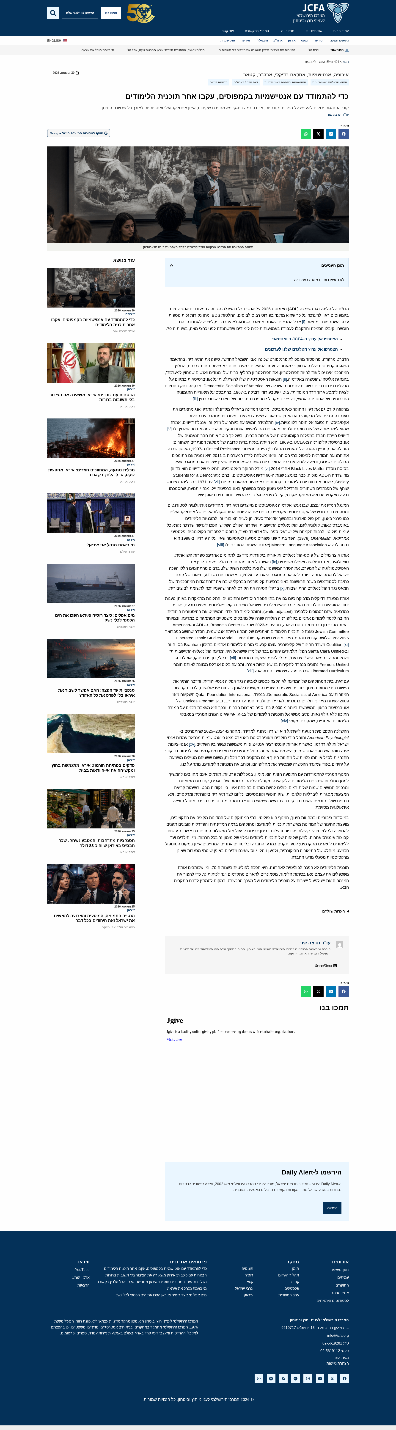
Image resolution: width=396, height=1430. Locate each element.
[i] (303, 322)
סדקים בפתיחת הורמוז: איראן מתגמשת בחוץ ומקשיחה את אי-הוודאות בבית (93, 768)
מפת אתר (341, 1358)
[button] (343, 134)
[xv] (192, 744)
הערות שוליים (333, 911)
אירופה (341, 74)
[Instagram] (307, 1378)
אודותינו (316, 31)
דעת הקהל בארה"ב (246, 82)
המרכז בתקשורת (257, 31)
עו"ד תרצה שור (338, 114)
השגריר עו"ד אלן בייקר (118, 927)
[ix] (274, 562)
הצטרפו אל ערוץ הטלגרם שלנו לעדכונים (301, 349)
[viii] (220, 545)
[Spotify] (271, 1378)
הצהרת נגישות (338, 1363)
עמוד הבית (341, 31)
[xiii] (250, 671)
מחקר (290, 31)
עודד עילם (127, 551)
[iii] (195, 399)
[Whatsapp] (259, 1378)
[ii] (285, 379)
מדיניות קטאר (219, 82)
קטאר (249, 74)
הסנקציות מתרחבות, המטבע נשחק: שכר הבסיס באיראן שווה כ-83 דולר (97, 843)
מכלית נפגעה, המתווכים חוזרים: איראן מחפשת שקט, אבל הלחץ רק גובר (91, 472)
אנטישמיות (319, 74)
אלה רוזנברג (126, 627)
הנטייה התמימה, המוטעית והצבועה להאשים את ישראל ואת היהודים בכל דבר (94, 918)
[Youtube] (320, 1378)
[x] (282, 588)
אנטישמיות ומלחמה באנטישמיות (285, 82)
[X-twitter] (332, 1378)
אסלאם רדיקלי (290, 74)
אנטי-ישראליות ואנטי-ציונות (329, 82)
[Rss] (283, 1378)
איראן (131, 389)
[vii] (217, 482)
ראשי (346, 61)
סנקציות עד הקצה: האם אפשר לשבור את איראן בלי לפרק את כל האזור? (96, 693)
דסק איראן (127, 406)
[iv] (277, 422)
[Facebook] (344, 1378)
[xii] (233, 658)
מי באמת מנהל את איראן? (110, 545)
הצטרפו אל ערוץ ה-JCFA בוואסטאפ (305, 339)
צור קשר (228, 31)
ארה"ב (265, 74)
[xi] (346, 644)
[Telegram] (295, 1378)
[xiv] (284, 721)
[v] (169, 429)
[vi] (267, 468)
